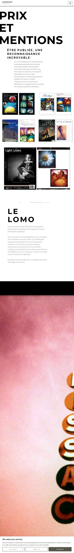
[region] (37, 544)
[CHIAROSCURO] (7, 3)
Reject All (36, 549)
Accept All (60, 549)
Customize (12, 549)
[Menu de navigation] (70, 3)
